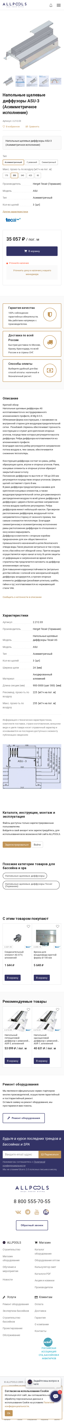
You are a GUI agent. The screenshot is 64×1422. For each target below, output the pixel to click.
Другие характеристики (15, 211)
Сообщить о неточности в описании (22, 597)
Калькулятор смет (45, 1267)
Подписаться (51, 1154)
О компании (42, 1324)
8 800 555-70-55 (32, 1201)
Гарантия (40, 1317)
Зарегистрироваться (17, 844)
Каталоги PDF (43, 1273)
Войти (37, 844)
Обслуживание (11, 1335)
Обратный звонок (32, 1225)
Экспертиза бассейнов (16, 1310)
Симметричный (49, 162)
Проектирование (12, 1328)
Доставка (40, 1310)
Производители (44, 1287)
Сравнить (33, 126)
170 (6, 175)
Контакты (40, 1331)
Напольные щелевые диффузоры (25, 875)
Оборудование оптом (47, 1260)
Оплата (39, 1304)
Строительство (11, 1249)
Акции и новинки (44, 1280)
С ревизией (32, 162)
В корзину (34, 251)
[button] (50, 5)
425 (30, 175)
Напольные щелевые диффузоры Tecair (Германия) (28, 885)
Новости (8, 1279)
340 (22, 175)
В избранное (13, 126)
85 (38, 175)
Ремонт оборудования (25, 1118)
